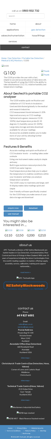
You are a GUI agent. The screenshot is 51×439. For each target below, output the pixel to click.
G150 (19, 235)
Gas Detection (38, 30)
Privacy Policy (22, 428)
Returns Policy (30, 431)
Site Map (43, 431)
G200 (31, 235)
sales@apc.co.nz (26, 324)
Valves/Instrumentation (12, 36)
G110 (8, 235)
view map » (25, 358)
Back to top (26, 433)
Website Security (37, 428)
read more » (25, 272)
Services (13, 41)
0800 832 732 (30, 10)
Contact (26, 47)
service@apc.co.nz (25, 327)
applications (13, 30)
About (38, 24)
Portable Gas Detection (32, 58)
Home (13, 24)
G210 (42, 235)
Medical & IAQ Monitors (11, 60)
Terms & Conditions (14, 431)
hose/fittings (38, 36)
